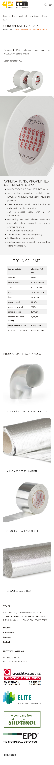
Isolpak (6, 642)
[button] (50, 4)
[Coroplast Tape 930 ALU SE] (27, 501)
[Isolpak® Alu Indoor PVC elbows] (27, 382)
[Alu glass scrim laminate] (27, 442)
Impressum (8, 632)
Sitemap (7, 637)
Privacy (7, 627)
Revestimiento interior (21, 16)
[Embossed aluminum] (27, 561)
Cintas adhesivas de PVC (22, 29)
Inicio (5, 16)
